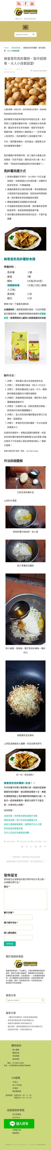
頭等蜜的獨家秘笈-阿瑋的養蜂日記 (21, 1020)
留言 (7, 886)
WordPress (42, 1145)
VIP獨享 (15, 1088)
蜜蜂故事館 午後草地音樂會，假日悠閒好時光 (24, 861)
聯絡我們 (15, 1133)
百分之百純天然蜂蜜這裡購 (16, 832)
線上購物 (15, 1050)
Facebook (16, 1117)
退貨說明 (15, 1059)
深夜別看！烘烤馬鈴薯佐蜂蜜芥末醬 (20, 816)
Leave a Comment (39, 71)
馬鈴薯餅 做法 (41, 842)
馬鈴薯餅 (30, 842)
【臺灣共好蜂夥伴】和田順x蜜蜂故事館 (23, 1017)
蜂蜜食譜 (23, 842)
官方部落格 (16, 1114)
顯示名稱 (9, 912)
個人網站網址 (10, 933)
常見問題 (15, 1056)
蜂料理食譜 (16, 48)
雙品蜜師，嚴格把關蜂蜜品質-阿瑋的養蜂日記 (25, 1026)
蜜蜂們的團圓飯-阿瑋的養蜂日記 (20, 1023)
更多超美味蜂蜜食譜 (13, 828)
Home (6, 48)
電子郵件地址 (11, 922)
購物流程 (15, 1053)
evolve (7, 1145)
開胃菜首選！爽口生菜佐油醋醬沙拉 (20, 820)
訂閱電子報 (16, 1130)
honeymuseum (9, 72)
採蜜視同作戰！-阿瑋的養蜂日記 (20, 1029)
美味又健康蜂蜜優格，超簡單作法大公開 (23, 824)
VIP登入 (15, 1082)
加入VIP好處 (17, 1085)
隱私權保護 (16, 1091)
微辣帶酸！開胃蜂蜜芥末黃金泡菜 (26, 857)
